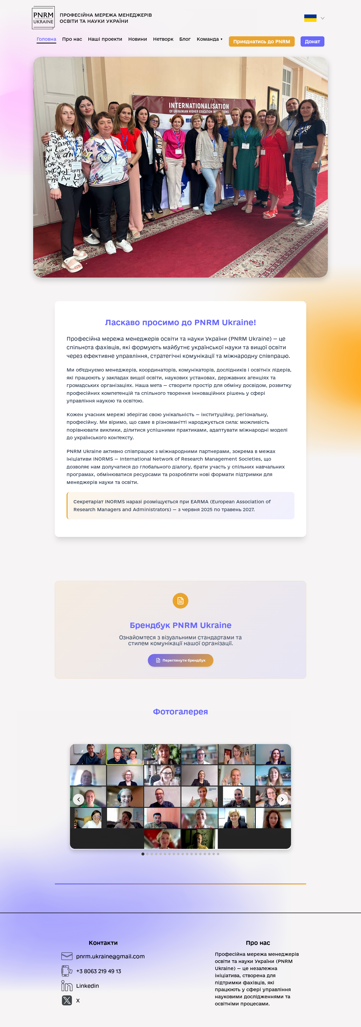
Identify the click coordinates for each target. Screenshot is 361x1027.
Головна (46, 39)
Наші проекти (105, 39)
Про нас (72, 39)
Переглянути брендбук (184, 660)
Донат (312, 41)
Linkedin (87, 986)
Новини (137, 39)
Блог (185, 39)
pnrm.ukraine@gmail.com (110, 956)
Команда (210, 39)
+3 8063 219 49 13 (98, 971)
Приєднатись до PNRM (261, 41)
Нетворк (163, 39)
